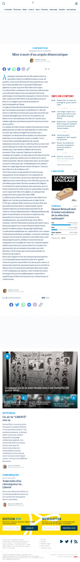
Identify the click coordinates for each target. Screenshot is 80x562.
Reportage (53, 9)
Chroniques (10, 475)
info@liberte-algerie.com (13, 559)
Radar (24, 9)
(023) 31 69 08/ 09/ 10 (21, 557)
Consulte (30, 528)
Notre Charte (45, 546)
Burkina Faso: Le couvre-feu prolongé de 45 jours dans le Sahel (66, 102)
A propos (44, 541)
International (71, 9)
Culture (31, 9)
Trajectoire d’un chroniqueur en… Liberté (12, 484)
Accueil (43, 539)
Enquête (62, 9)
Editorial (9, 413)
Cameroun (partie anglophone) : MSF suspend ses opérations (66, 137)
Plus (75, 171)
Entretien (44, 9)
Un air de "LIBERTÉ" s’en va (14, 418)
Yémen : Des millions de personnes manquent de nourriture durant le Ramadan (65, 146)
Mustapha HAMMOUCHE (15, 504)
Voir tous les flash (64, 165)
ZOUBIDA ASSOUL (40, 59)
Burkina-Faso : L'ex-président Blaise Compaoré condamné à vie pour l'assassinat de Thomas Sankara (67, 125)
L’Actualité (8, 9)
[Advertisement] (40, 28)
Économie (17, 9)
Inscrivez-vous (69, 528)
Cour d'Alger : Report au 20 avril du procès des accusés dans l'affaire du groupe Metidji (66, 114)
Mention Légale (46, 544)
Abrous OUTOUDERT (14, 465)
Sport (38, 9)
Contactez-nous (46, 548)
